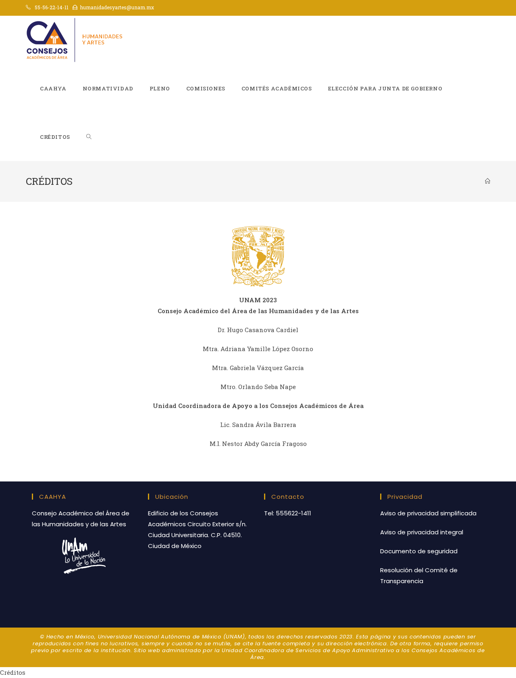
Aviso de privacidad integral (421, 532)
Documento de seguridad (419, 551)
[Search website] (89, 137)
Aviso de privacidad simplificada (428, 513)
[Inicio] (487, 181)
